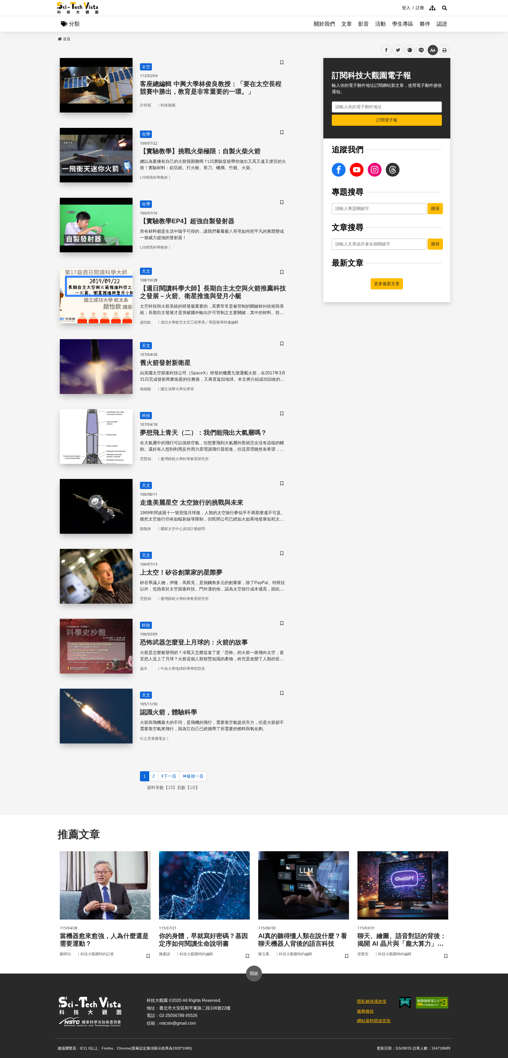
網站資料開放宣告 (374, 1021)
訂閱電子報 (386, 120)
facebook (386, 50)
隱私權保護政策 (372, 1001)
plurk (409, 50)
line (419, 50)
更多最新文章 (387, 283)
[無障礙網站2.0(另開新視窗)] (432, 1002)
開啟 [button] (254, 973)
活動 (380, 24)
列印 (444, 50)
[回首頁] (78, 8)
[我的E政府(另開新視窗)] (405, 1003)
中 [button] (433, 50)
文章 (346, 24)
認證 (442, 24)
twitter (398, 50)
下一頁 (170, 776)
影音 (363, 24)
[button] (444, 8)
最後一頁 (195, 776)
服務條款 (365, 1011)
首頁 (66, 39)
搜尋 (435, 208)
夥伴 (425, 24)
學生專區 (402, 24)
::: (398, 7)
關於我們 (324, 24)
